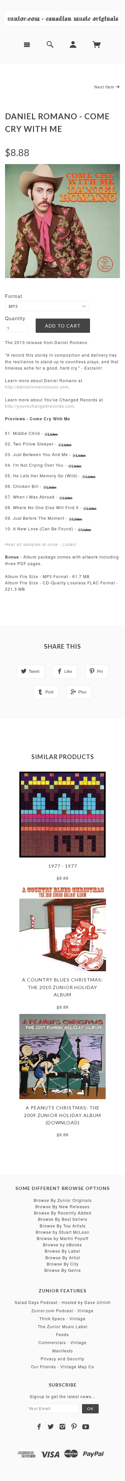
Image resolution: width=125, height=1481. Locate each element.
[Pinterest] (74, 1426)
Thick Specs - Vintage (62, 1318)
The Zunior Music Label (63, 1326)
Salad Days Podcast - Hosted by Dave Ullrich (63, 1302)
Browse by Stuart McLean (63, 1232)
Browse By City (63, 1264)
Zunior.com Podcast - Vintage (62, 1310)
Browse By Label (62, 1251)
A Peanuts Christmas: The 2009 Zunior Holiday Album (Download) (62, 1115)
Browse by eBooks (62, 1244)
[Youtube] (85, 1426)
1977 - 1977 (62, 866)
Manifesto (62, 1350)
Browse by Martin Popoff (62, 1238)
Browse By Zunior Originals (63, 1200)
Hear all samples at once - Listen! (41, 544)
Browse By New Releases (62, 1206)
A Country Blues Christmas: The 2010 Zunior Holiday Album (62, 987)
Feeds (62, 1334)
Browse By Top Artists (63, 1225)
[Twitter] (50, 1426)
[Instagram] (62, 1426)
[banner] (62, 18)
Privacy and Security (62, 1358)
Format (13, 296)
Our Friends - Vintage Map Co (62, 1366)
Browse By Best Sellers (62, 1219)
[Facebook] (39, 1426)
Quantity (15, 318)
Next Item (105, 86)
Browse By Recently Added (62, 1212)
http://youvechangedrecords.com (39, 406)
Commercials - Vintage (62, 1342)
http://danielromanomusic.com (37, 386)
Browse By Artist (62, 1257)
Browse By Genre (62, 1270)
